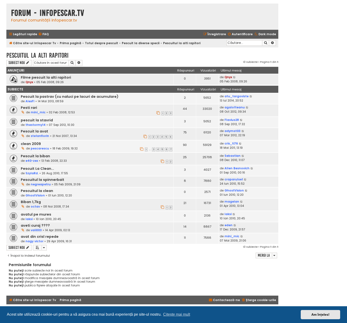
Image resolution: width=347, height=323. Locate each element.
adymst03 (232, 131)
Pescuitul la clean (37, 190)
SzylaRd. (31, 173)
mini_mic (38, 112)
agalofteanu (234, 107)
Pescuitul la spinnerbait (42, 179)
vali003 (36, 230)
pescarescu (40, 148)
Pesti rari (29, 107)
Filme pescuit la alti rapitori (46, 77)
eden (228, 225)
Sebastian (232, 156)
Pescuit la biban (35, 156)
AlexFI (29, 101)
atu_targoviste (236, 96)
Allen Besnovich (237, 168)
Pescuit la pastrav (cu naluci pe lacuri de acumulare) (69, 96)
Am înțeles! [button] (320, 314)
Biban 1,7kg (31, 202)
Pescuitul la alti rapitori (37, 55)
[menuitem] (43, 34)
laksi (29, 219)
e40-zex (31, 161)
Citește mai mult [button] (176, 314)
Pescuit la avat (34, 131)
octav (35, 206)
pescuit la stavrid (37, 120)
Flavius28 (231, 120)
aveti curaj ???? (35, 225)
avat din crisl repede (40, 236)
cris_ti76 (231, 143)
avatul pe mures (36, 214)
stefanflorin (40, 136)
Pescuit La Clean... (37, 168)
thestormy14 (35, 125)
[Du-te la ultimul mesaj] (234, 77)
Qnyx (29, 82)
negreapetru (41, 184)
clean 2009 (31, 143)
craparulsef (233, 179)
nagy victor (34, 241)
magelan (231, 202)
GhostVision (35, 195)
